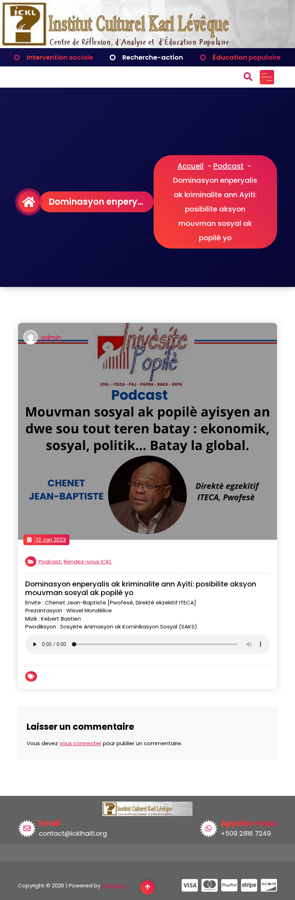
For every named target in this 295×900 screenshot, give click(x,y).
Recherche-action (152, 57)
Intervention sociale (60, 57)
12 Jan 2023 (50, 539)
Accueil (190, 166)
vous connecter (80, 743)
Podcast (228, 166)
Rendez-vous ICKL (88, 561)
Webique (114, 885)
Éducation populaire (247, 57)
